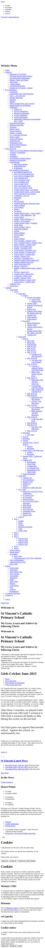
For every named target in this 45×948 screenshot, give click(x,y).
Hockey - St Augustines (22, 221)
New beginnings (28, 480)
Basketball (17, 198)
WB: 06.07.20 (32, 425)
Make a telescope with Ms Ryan (37, 391)
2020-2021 (22, 294)
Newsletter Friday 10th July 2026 (16, 765)
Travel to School (15, 131)
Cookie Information (12, 824)
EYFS (16, 292)
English (21, 521)
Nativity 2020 (32, 303)
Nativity (25, 441)
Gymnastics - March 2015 (23, 276)
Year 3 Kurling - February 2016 (25, 241)
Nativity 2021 (23, 538)
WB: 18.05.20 (32, 378)
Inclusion (13, 100)
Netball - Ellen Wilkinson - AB (24, 215)
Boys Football (19, 201)
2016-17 (21, 517)
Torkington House (29, 511)
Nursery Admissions (21, 111)
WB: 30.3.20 (31, 346)
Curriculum (13, 92)
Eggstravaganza (28, 499)
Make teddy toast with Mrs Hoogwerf (37, 382)
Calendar (13, 154)
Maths (20, 523)
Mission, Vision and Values (19, 80)
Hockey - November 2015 (23, 247)
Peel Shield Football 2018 (23, 172)
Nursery (25, 296)
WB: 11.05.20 (32, 364)
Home (7, 70)
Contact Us (9, 595)
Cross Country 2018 (21, 184)
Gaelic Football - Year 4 (22, 227)
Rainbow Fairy (28, 482)
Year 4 (16, 537)
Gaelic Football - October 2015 (24, 252)
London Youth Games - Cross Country (27, 213)
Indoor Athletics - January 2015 (25, 280)
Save (20, 946)
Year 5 (16, 546)
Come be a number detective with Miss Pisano (37, 368)
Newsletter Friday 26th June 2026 (17, 769)
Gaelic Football (19, 239)
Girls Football (18, 207)
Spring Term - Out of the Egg (33, 450)
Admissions (14, 107)
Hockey (16, 209)
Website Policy (10, 826)
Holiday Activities (16, 133)
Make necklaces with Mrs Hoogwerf (36, 413)
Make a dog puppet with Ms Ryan (36, 374)
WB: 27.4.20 (31, 352)
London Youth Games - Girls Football (27, 192)
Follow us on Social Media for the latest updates (26, 151)
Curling (16, 200)
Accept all (13, 861)
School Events (15, 162)
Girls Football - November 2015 (25, 250)
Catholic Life (31, 315)
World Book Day (20, 166)
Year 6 (16, 548)
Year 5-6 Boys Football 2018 (24, 176)
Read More (5, 773)
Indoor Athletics (19, 205)
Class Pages (14, 290)
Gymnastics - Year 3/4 (21, 196)
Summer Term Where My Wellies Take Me (34, 312)
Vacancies (13, 127)
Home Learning (15, 147)
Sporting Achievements (18, 160)
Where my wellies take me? (32, 488)
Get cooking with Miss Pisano (37, 408)
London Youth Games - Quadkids (25, 223)
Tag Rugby (18, 211)
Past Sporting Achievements (19, 170)
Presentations (14, 591)
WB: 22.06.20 (32, 417)
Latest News (14, 286)
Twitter (3, 782)
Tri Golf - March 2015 (21, 272)
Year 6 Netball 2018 (21, 178)
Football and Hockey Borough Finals (27, 203)
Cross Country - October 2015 (24, 254)
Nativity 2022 (23, 544)
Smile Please (27, 505)
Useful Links (14, 568)
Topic (20, 529)
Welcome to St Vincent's (18, 74)
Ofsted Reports (15, 141)
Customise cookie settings (26, 861)
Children (8, 288)
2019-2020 (22, 337)
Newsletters (14, 156)
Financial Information (17, 123)
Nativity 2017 (27, 515)
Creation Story (32, 466)
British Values (14, 129)
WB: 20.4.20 (31, 350)
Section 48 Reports (16, 139)
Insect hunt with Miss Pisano (36, 398)
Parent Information (33, 323)
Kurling (16, 231)
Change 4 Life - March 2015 (24, 274)
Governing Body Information (20, 78)
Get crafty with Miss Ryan (36, 428)
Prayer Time (31, 464)
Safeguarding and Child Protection (21, 94)
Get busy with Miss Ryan (36, 402)
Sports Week (18, 225)
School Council (15, 550)
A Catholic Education (12, 593)
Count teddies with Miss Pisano (37, 387)
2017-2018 (22, 489)
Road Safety (27, 507)
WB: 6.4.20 (31, 348)
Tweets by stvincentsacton (10, 17)
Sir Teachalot (27, 497)
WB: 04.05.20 (32, 358)
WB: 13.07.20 (32, 431)
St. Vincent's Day (33, 468)
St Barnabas (18, 168)
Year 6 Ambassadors (17, 560)
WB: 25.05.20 (32, 393)
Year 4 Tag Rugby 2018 (22, 186)
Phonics (12, 584)
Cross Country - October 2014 (24, 282)
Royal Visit (18, 556)
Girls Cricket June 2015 (22, 264)
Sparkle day (27, 484)
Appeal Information (21, 117)
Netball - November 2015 (23, 248)
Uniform (13, 589)
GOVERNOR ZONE (17, 86)
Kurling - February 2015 (22, 278)
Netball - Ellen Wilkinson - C (24, 219)
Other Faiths (31, 472)
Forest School (32, 319)
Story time (30, 341)
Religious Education (17, 125)
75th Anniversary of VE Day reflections (28, 558)
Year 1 (16, 519)
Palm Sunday (31, 462)
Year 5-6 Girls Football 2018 (24, 174)
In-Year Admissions (21, 115)
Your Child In (14, 574)
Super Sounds (32, 317)
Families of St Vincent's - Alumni (21, 88)
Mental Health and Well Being (20, 105)
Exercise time (31, 344)
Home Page (5, 603)
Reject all (5, 861)
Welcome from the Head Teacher (21, 76)
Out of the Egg (28, 509)
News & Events (10, 149)
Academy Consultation (17, 152)
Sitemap (8, 822)
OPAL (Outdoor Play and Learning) (22, 103)
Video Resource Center (18, 562)
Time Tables (14, 582)
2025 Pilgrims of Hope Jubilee (20, 158)
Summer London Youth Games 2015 (26, 260)
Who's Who (14, 82)
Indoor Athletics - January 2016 (25, 245)
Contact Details (15, 84)
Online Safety (14, 552)
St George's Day (28, 495)
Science (21, 525)
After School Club (16, 572)
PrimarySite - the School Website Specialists (20, 833)
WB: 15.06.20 (32, 405)
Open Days (18, 109)
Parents (7, 566)
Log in (7, 13)
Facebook (9, 782)
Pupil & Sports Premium (18, 145)
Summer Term (36, 301)
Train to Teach (15, 137)
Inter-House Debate (21, 164)
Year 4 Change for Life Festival (25, 194)
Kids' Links (14, 564)
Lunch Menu (14, 585)
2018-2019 (22, 476)
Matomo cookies (12, 908)
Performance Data (16, 143)
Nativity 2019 (23, 542)
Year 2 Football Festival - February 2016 (28, 243)
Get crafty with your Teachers (36, 361)
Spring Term (35, 299)
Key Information (11, 90)
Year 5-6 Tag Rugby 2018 (23, 188)
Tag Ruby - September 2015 (24, 258)
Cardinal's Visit (15, 284)
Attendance (13, 578)
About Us (8, 72)
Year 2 (16, 533)
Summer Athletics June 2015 (24, 262)
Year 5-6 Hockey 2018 (22, 180)
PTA (11, 587)
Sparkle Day (27, 513)
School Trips (22, 531)
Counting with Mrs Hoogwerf (36, 355)
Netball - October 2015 (22, 256)
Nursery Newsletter (34, 297)
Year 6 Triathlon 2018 (21, 182)
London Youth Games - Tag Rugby (26, 190)
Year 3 (16, 535)
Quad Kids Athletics (21, 229)
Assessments (14, 576)
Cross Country (19, 217)
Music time (31, 343)
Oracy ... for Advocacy (17, 96)
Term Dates (14, 570)
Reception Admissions (21, 113)
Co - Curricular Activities (18, 135)
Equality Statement (16, 98)
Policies (12, 102)
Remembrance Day (33, 470)
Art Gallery (13, 554)
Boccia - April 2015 (21, 266)
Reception (26, 321)
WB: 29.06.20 (32, 423)
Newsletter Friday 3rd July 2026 (16, 767)
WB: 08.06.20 (32, 395)
